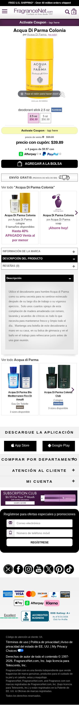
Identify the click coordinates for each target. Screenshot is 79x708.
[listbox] (39, 118)
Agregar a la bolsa (43, 163)
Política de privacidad (45, 642)
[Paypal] (54, 594)
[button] (4, 11)
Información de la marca (21, 251)
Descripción (13, 278)
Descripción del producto (23, 258)
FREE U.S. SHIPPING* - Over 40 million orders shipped (40, 2)
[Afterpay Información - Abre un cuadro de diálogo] (28, 154)
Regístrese (40, 542)
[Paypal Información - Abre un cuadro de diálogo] (51, 154)
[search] (67, 11)
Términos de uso (17, 642)
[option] (33, 118)
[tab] (39, 251)
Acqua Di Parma (37, 34)
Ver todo (28, 187)
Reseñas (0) (11, 265)
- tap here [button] (39, 22)
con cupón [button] (32, 142)
